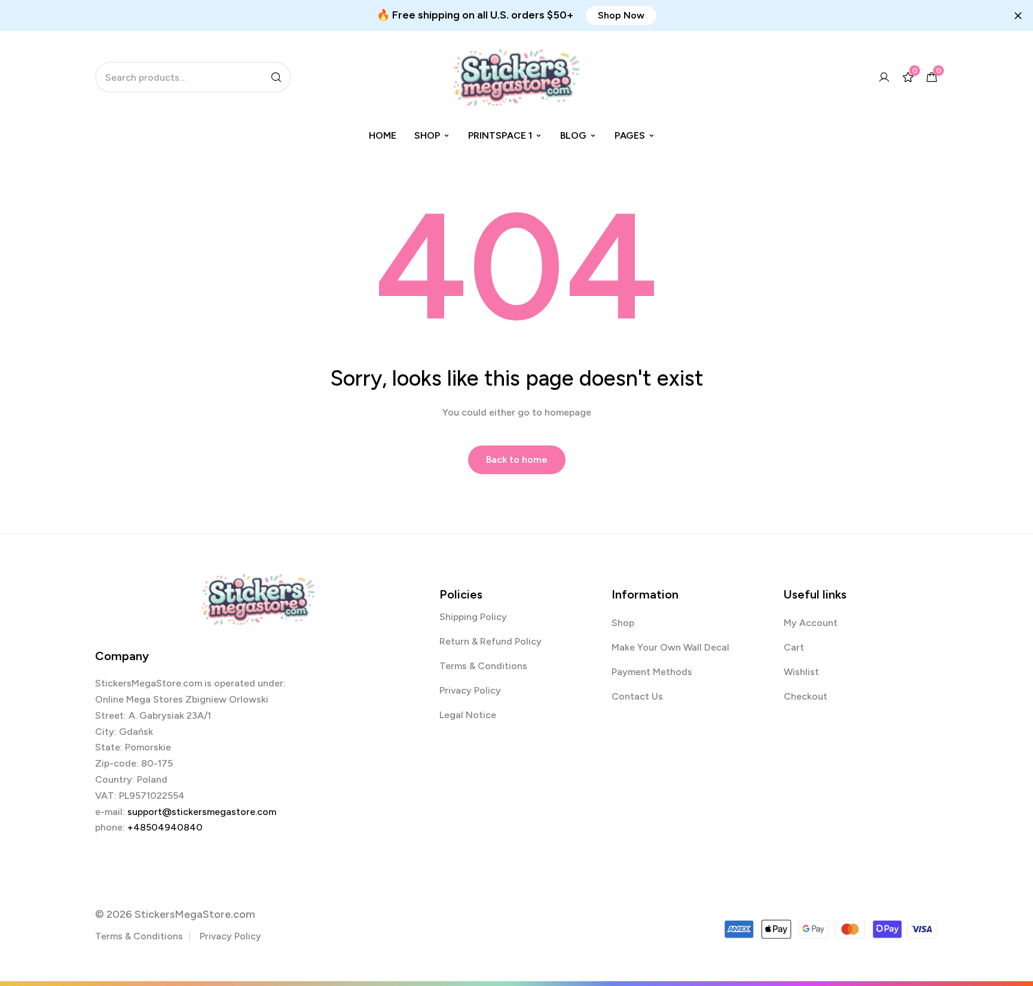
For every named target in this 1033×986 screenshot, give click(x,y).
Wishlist (801, 671)
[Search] (276, 77)
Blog (573, 135)
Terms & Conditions (483, 665)
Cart (794, 647)
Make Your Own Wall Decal (670, 647)
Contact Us (637, 696)
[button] (621, 15)
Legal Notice (467, 715)
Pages (630, 135)
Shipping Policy (473, 616)
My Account (811, 622)
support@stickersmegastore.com (201, 811)
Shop (427, 135)
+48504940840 (165, 827)
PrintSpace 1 (500, 135)
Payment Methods (652, 671)
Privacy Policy (470, 690)
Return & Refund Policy (490, 641)
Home (382, 135)
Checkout (805, 696)
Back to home (517, 459)
